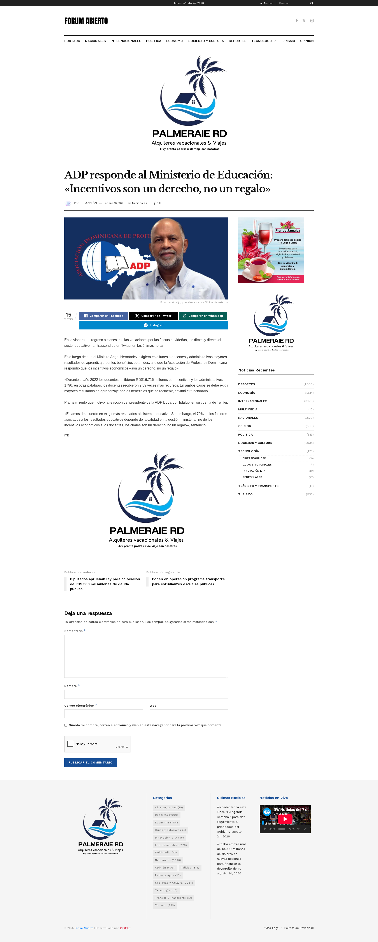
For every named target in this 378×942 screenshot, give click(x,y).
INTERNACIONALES (126, 41)
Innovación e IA (254, 470)
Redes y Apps (252, 477)
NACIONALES (95, 41)
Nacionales (139, 203)
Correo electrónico (80, 705)
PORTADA (72, 41)
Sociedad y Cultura (255, 443)
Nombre (72, 686)
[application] (285, 819)
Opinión (244, 426)
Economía (246, 392)
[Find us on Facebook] (297, 20)
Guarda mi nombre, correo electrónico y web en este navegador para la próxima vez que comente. (145, 725)
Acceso (268, 3)
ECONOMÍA (175, 41)
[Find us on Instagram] (312, 20)
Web (153, 705)
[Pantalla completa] (305, 829)
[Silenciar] (298, 829)
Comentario (75, 631)
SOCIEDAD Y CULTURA (206, 41)
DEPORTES (237, 41)
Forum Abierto (84, 928)
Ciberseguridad (254, 458)
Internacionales (252, 401)
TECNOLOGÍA (262, 41)
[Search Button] (311, 3)
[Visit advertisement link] (189, 110)
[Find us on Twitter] (304, 20)
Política (245, 434)
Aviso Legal (271, 928)
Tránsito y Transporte (258, 486)
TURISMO (287, 41)
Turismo (245, 494)
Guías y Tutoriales (257, 464)
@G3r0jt (125, 928)
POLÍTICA (153, 41)
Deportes (246, 384)
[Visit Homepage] (86, 20)
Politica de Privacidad (299, 928)
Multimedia (247, 409)
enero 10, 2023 (115, 203)
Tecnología (248, 451)
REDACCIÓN (88, 203)
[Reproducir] (265, 829)
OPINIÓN (307, 41)
